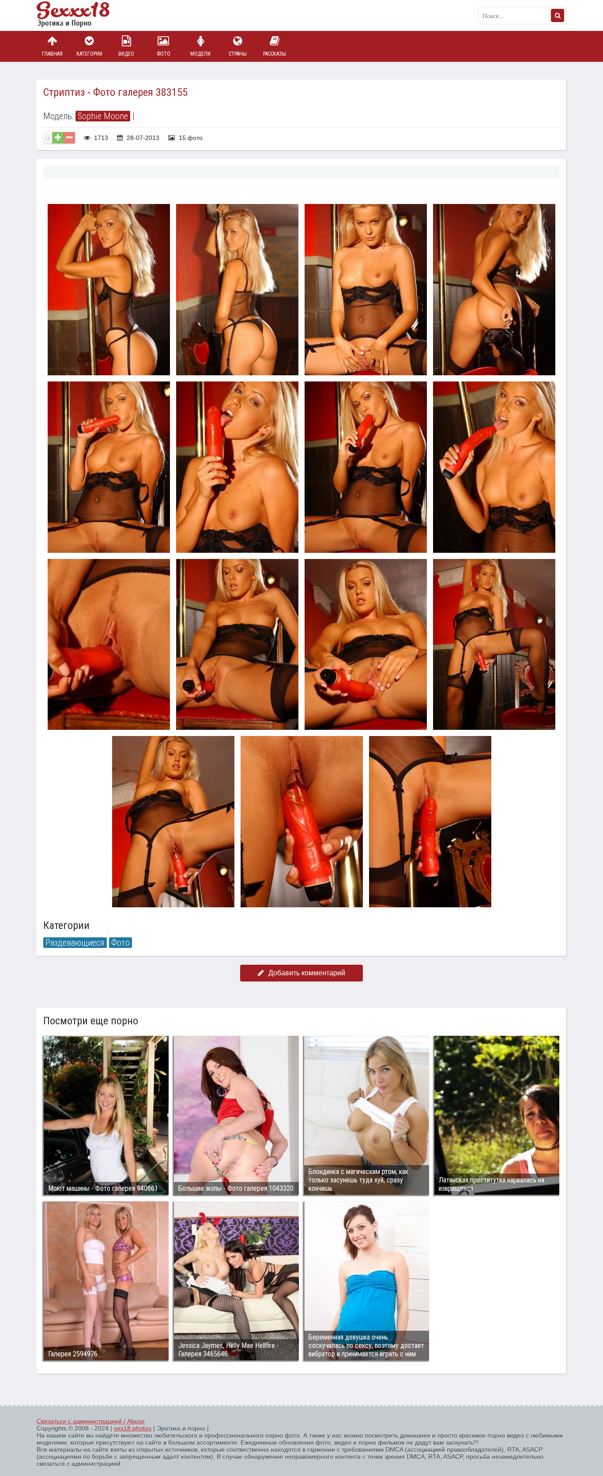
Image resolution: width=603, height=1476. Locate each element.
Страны (238, 54)
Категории (89, 54)
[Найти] (557, 15)
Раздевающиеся (75, 942)
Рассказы (274, 54)
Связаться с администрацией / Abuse (91, 1421)
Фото (163, 54)
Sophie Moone (103, 116)
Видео (126, 54)
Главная (52, 54)
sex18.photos (132, 1428)
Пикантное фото (81, 15)
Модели (200, 54)
